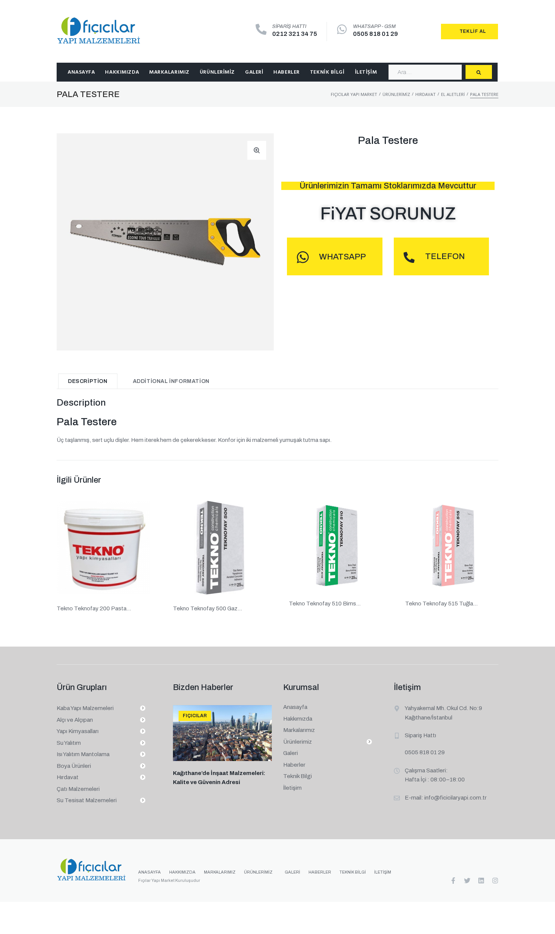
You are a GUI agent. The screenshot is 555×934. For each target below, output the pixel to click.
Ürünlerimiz (396, 94)
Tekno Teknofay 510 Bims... (325, 604)
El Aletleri (453, 94)
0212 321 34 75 (294, 34)
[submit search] (479, 72)
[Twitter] (467, 880)
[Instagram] (495, 880)
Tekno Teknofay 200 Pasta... (94, 608)
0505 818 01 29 (375, 34)
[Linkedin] (481, 880)
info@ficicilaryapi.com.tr (455, 798)
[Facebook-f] (453, 880)
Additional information (171, 381)
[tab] (87, 381)
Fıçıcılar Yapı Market (354, 94)
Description (88, 381)
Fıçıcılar (195, 715)
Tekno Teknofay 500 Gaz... (207, 608)
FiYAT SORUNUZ (388, 213)
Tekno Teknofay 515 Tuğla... (441, 604)
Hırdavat (425, 94)
